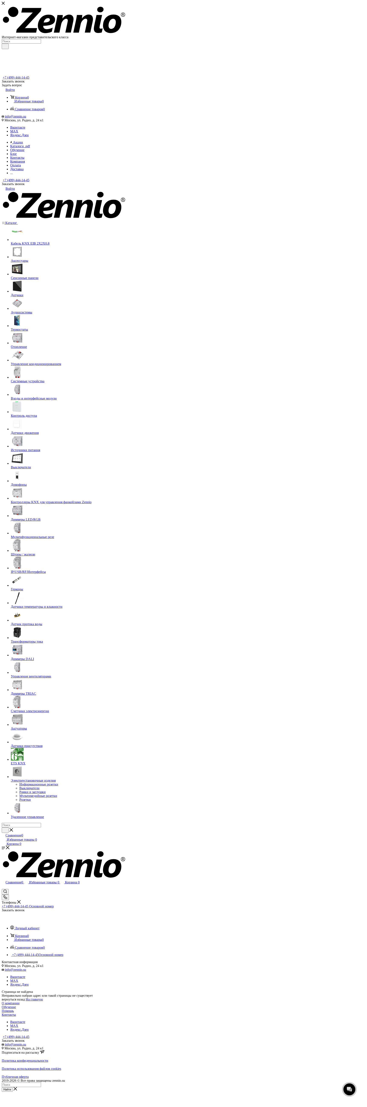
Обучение (9, 1007)
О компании (11, 1003)
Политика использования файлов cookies (31, 1068)
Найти (7, 1089)
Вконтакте (17, 127)
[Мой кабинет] (4, 887)
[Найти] (5, 46)
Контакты (9, 1014)
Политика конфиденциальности (25, 1060)
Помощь (8, 1011)
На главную (34, 999)
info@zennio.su (15, 116)
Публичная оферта (15, 1077)
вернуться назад (13, 999)
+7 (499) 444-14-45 (16, 77)
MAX (14, 131)
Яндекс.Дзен (19, 135)
